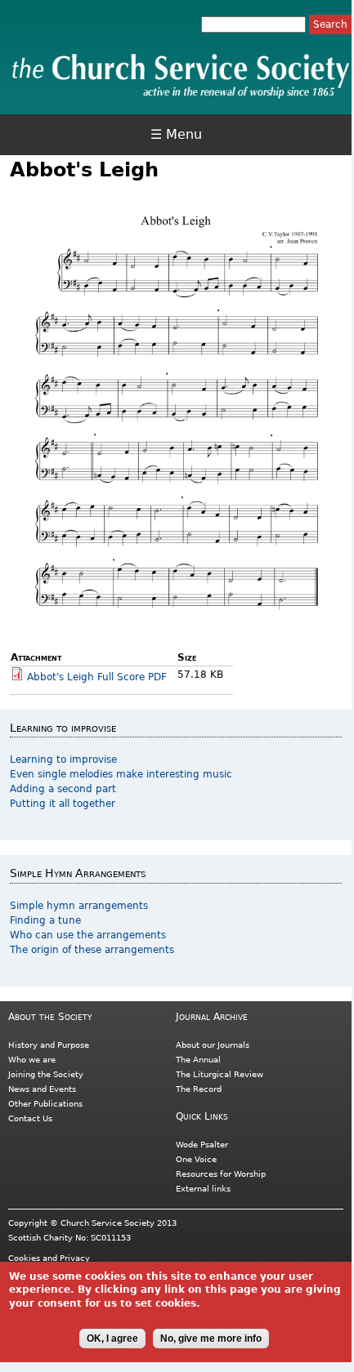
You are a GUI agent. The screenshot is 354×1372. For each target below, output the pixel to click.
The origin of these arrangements (92, 950)
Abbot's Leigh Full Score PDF (97, 677)
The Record (199, 1089)
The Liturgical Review (219, 1074)
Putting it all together (62, 803)
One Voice (196, 1159)
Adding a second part (63, 789)
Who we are (32, 1059)
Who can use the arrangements (88, 935)
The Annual (198, 1059)
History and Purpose (48, 1044)
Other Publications (45, 1103)
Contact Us (30, 1118)
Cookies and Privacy (49, 1258)
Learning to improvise (63, 759)
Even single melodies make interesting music (121, 774)
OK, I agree (112, 1338)
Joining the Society (45, 1074)
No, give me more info (211, 1338)
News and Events (42, 1089)
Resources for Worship (221, 1173)
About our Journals (212, 1044)
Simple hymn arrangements (79, 905)
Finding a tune (45, 920)
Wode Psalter (202, 1144)
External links (203, 1188)
